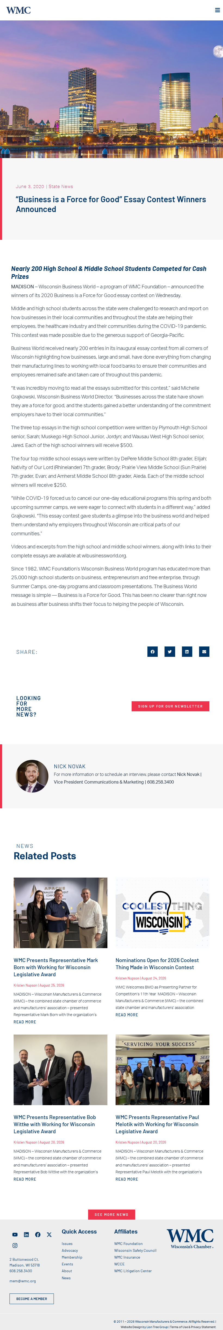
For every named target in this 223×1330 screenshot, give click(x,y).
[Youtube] (15, 1234)
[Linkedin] (26, 1234)
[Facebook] (37, 1234)
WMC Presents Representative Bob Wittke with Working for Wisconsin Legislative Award (55, 1124)
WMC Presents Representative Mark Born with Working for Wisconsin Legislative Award (56, 967)
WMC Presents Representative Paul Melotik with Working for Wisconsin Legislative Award (157, 1124)
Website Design (131, 1327)
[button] (152, 651)
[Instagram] (15, 1245)
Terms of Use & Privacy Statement (193, 1327)
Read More (25, 1022)
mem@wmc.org (23, 1280)
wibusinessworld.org (104, 556)
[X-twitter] (49, 1234)
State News (61, 186)
